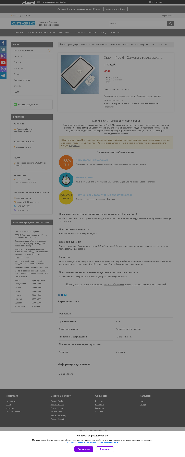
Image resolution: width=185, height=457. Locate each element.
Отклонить (105, 449)
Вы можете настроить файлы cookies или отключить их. (91, 443)
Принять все (84, 449)
